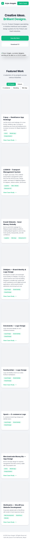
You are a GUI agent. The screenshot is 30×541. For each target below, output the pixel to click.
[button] (15, 118)
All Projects (11, 84)
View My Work (15, 38)
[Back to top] (25, 538)
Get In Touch (23, 3)
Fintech (20, 84)
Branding (16, 88)
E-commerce (6, 88)
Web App (24, 88)
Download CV (15, 44)
